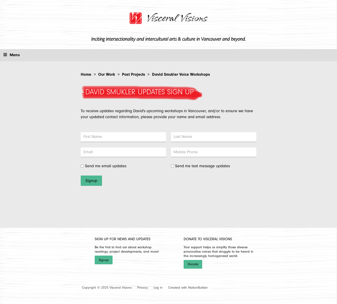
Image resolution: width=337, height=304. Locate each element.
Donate (193, 264)
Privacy (142, 288)
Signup (104, 260)
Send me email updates (105, 166)
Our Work (106, 74)
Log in (158, 288)
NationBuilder (198, 288)
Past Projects (133, 74)
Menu (15, 55)
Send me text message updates (202, 166)
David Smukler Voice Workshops (181, 74)
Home (86, 74)
